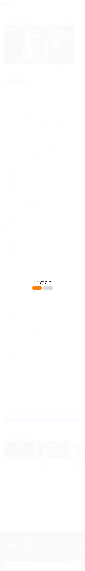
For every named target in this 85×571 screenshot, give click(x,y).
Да (37, 288)
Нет (48, 288)
